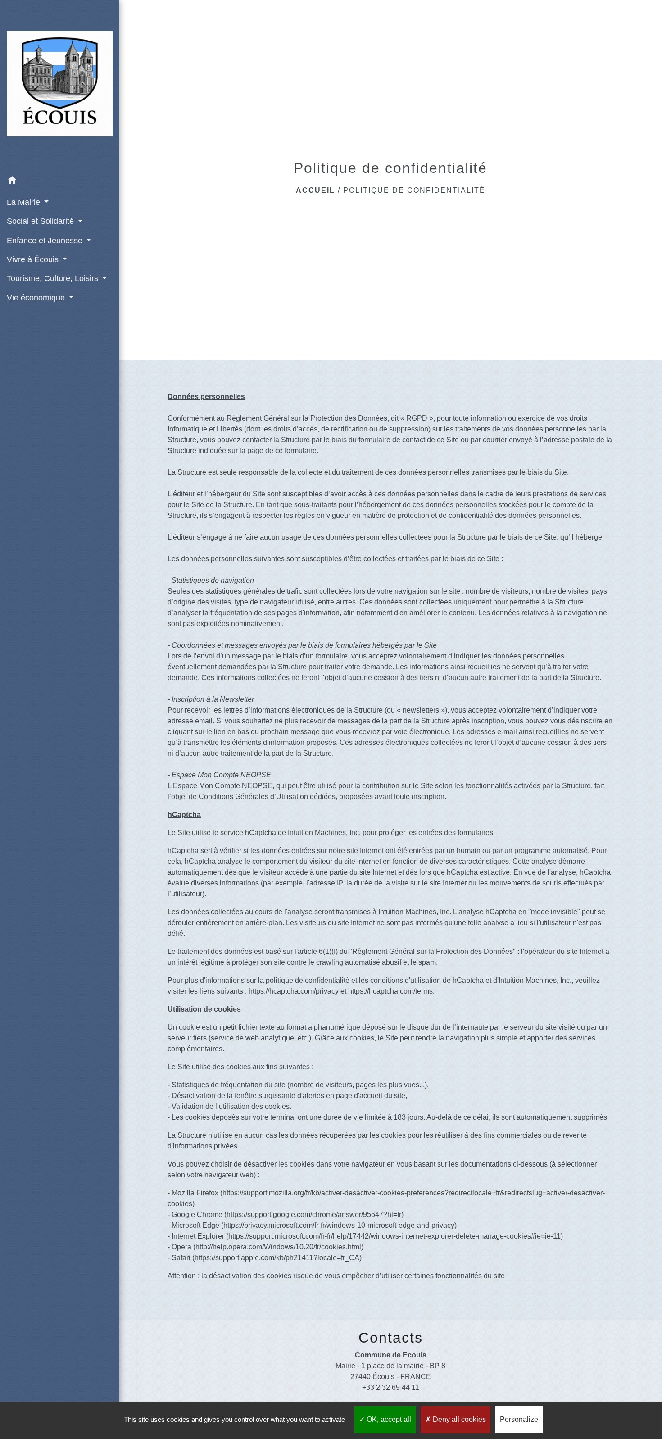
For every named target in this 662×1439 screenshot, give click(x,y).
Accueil (315, 190)
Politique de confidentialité (414, 190)
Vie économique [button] (37, 297)
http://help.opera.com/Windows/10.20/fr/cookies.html (278, 1247)
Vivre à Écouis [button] (34, 259)
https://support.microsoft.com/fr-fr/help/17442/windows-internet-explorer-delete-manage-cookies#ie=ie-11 (394, 1236)
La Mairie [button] (24, 202)
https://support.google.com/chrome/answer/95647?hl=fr (314, 1214)
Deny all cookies (458, 1419)
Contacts (390, 1338)
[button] (60, 181)
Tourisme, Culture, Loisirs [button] (53, 278)
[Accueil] (60, 86)
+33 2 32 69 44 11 (390, 1387)
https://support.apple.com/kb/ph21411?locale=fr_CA (277, 1258)
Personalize (519, 1419)
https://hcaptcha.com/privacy (294, 991)
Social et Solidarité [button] (41, 221)
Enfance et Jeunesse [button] (46, 240)
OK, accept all (388, 1419)
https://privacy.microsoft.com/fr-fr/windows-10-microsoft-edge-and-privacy (338, 1225)
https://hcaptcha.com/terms (390, 991)
